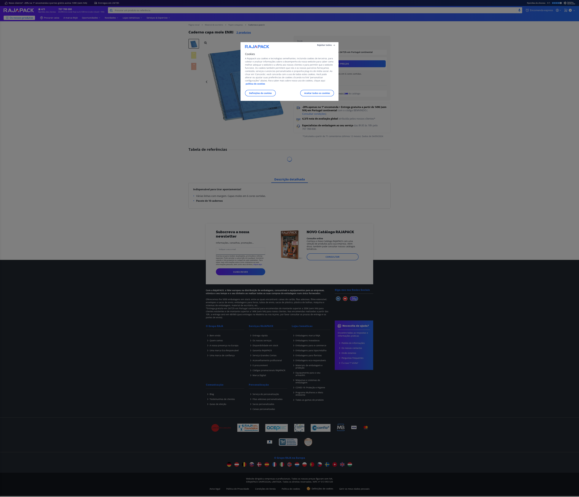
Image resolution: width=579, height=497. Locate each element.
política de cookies (255, 83)
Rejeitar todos (324, 45)
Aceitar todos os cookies (317, 93)
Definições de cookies (260, 93)
